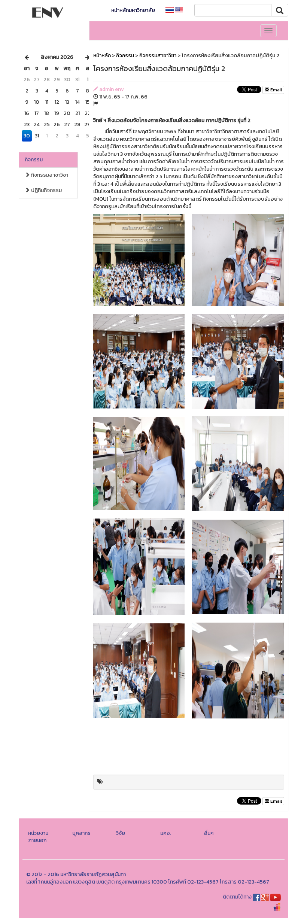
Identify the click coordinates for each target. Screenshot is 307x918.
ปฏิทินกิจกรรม (46, 190)
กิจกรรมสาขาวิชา (49, 175)
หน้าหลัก (102, 56)
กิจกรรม (34, 160)
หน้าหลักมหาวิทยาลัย (133, 10)
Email (275, 89)
